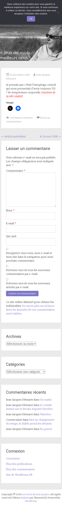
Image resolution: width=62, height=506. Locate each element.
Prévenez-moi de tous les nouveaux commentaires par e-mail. (28, 271)
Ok (31, 18)
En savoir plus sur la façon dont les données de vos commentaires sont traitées (30, 309)
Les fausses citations (21, 117)
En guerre (46, 429)
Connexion (13, 458)
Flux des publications (19, 463)
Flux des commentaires (20, 469)
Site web (11, 236)
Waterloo (45, 414)
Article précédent (13, 136)
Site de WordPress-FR (19, 474)
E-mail (11, 223)
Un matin (46, 399)
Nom (10, 210)
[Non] (58, 12)
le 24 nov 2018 (50, 136)
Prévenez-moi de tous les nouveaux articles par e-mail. (28, 285)
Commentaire (15, 170)
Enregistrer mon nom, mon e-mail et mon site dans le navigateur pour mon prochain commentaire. (29, 256)
